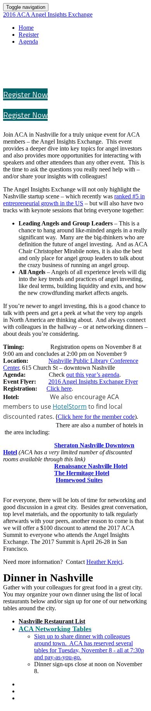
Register (29, 34)
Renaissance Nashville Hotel (90, 466)
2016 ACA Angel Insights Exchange (48, 14)
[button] (25, 94)
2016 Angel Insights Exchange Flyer (93, 381)
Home (26, 27)
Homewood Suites (79, 480)
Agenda (28, 41)
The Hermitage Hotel (81, 473)
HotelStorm (70, 406)
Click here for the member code (96, 416)
